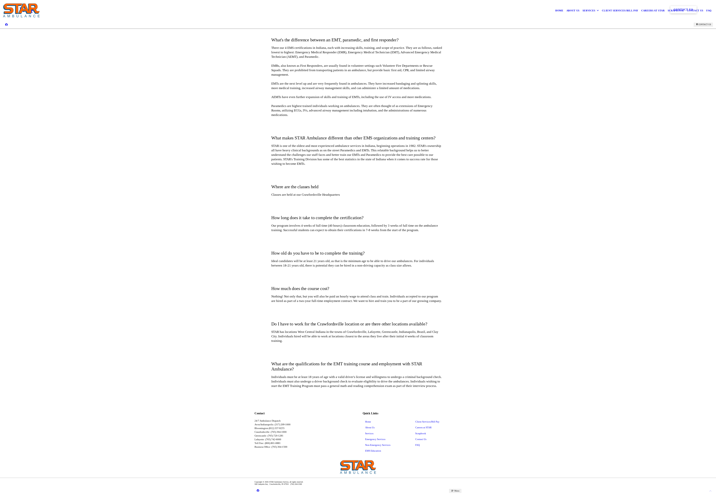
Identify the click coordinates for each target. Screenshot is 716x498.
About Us (573, 10)
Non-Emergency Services (377, 445)
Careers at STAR (653, 10)
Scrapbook (676, 10)
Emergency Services (375, 439)
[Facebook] (6, 25)
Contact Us (695, 10)
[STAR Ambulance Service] (21, 10)
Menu (456, 491)
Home (559, 10)
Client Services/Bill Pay (620, 10)
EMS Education (373, 450)
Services (588, 10)
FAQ (709, 10)
